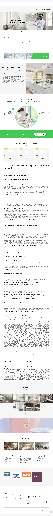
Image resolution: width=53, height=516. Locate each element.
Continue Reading (7, 461)
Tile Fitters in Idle (29, 361)
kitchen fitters (12, 455)
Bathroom (19, 407)
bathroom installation (9, 74)
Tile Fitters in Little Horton (30, 366)
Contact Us (10, 158)
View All (26, 413)
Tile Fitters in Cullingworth (7, 361)
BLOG (20, 495)
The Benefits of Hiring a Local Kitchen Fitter (33, 492)
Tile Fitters (19, 76)
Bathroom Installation (11, 122)
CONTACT (20, 498)
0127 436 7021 (40, 134)
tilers (8, 323)
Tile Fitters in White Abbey (30, 358)
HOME (20, 492)
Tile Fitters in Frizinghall (7, 366)
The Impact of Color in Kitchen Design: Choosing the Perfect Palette (25, 454)
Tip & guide (6, 451)
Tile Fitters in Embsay (7, 358)
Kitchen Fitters (38, 39)
